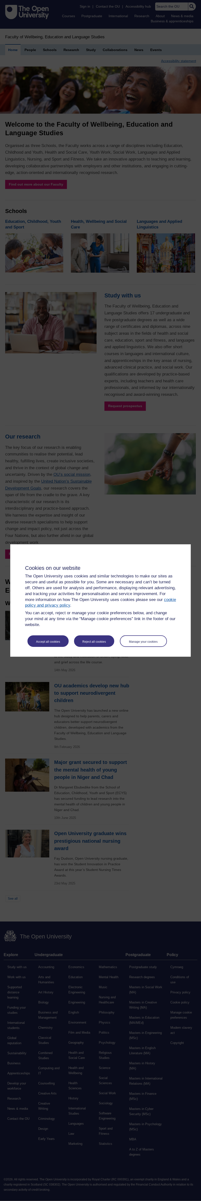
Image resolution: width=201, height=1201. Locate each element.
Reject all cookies (94, 641)
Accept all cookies (48, 641)
